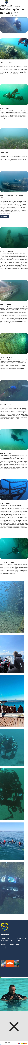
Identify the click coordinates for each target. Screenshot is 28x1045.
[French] (20, 1043)
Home (3, 6)
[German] (22, 1043)
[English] (18, 1043)
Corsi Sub (16, 9)
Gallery (16, 12)
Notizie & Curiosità (7, 12)
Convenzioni (5, 15)
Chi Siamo (9, 6)
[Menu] (2, 2)
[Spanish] (26, 1043)
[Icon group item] (3, 947)
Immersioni (7, 9)
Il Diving (17, 6)
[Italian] (24, 1043)
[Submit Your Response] (14, 1044)
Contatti (14, 15)
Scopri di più (4, 216)
